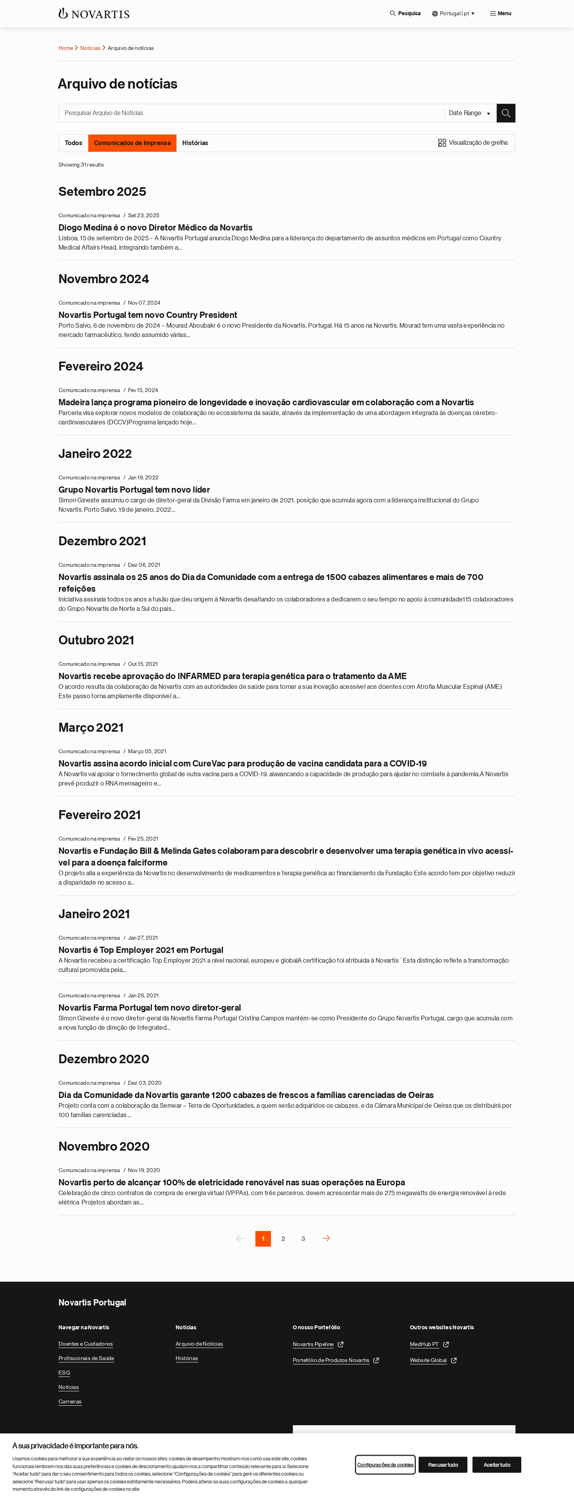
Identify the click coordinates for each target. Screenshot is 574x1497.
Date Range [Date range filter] (466, 113)
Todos (73, 143)
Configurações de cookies (385, 1464)
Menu (505, 13)
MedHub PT (424, 1344)
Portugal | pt (454, 13)
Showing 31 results (81, 164)
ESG (64, 1372)
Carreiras (70, 1401)
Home (66, 48)
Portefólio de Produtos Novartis (331, 1360)
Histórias (195, 143)
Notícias (90, 48)
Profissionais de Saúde (86, 1358)
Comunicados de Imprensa (132, 143)
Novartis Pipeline (313, 1344)
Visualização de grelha (478, 143)
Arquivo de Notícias (199, 1343)
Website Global (428, 1360)
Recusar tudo (443, 1464)
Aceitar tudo (497, 1464)
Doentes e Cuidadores (86, 1343)
